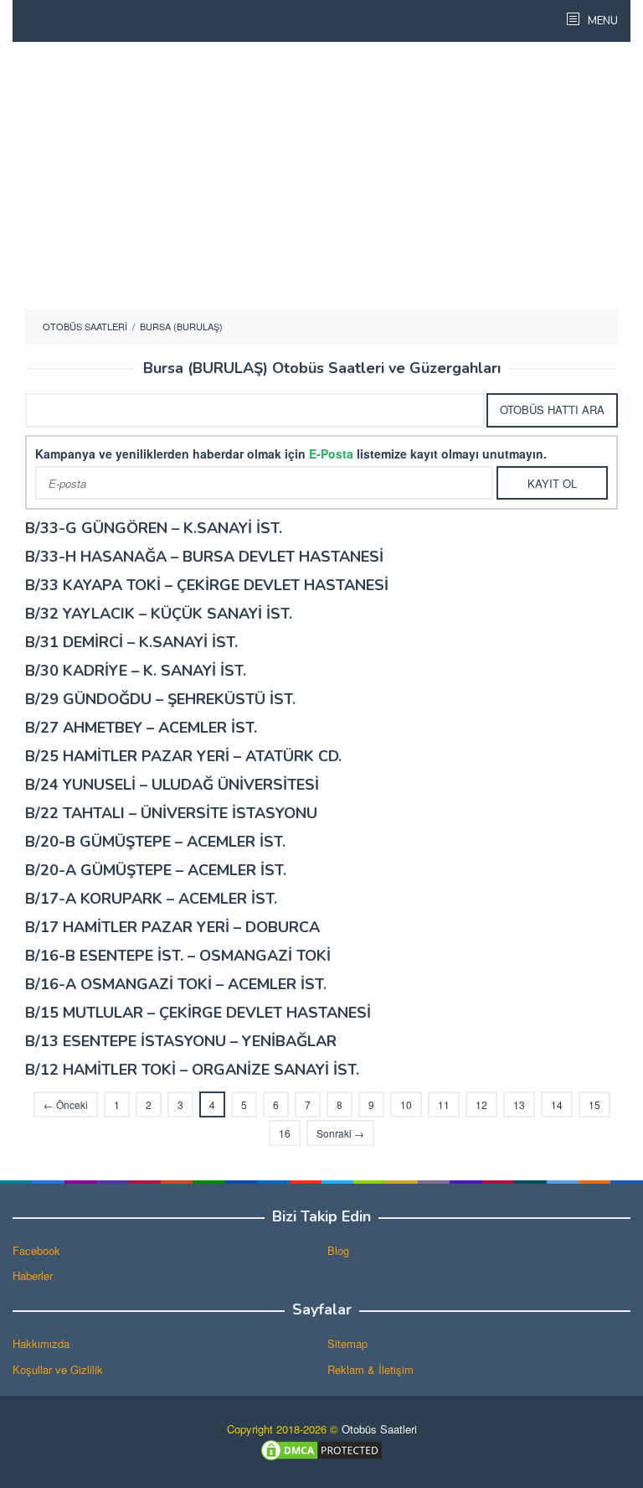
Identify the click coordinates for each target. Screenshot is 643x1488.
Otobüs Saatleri (379, 1429)
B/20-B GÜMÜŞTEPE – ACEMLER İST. (155, 842)
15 (594, 1104)
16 (285, 1133)
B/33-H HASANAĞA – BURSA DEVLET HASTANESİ (204, 557)
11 (444, 1104)
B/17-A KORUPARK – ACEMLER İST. (151, 899)
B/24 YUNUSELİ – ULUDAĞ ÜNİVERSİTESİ (172, 785)
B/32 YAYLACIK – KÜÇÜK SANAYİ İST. (158, 614)
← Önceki (66, 1104)
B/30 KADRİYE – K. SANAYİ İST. (135, 671)
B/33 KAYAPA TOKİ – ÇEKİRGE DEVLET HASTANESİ (206, 585)
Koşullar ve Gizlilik (58, 1369)
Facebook (36, 1250)
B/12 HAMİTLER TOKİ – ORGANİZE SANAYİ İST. (192, 1070)
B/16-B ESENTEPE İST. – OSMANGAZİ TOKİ (178, 956)
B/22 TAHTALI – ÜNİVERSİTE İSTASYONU (171, 813)
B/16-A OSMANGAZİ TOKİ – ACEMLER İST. (176, 984)
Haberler (33, 1275)
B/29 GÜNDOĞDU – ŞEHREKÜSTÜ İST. (160, 699)
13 (519, 1104)
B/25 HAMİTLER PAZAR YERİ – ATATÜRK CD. (183, 756)
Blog (338, 1250)
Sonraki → (340, 1133)
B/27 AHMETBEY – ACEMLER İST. (141, 728)
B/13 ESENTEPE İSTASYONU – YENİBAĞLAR (181, 1041)
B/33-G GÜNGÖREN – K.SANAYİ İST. (153, 528)
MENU (601, 21)
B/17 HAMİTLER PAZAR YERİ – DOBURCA (172, 927)
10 (406, 1104)
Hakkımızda (41, 1343)
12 (481, 1104)
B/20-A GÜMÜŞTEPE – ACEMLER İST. (155, 870)
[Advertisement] (321, 176)
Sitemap (347, 1343)
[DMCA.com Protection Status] (321, 1449)
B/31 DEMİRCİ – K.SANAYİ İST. (131, 642)
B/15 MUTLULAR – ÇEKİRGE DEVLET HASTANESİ (198, 1013)
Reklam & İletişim (370, 1369)
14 (557, 1104)
